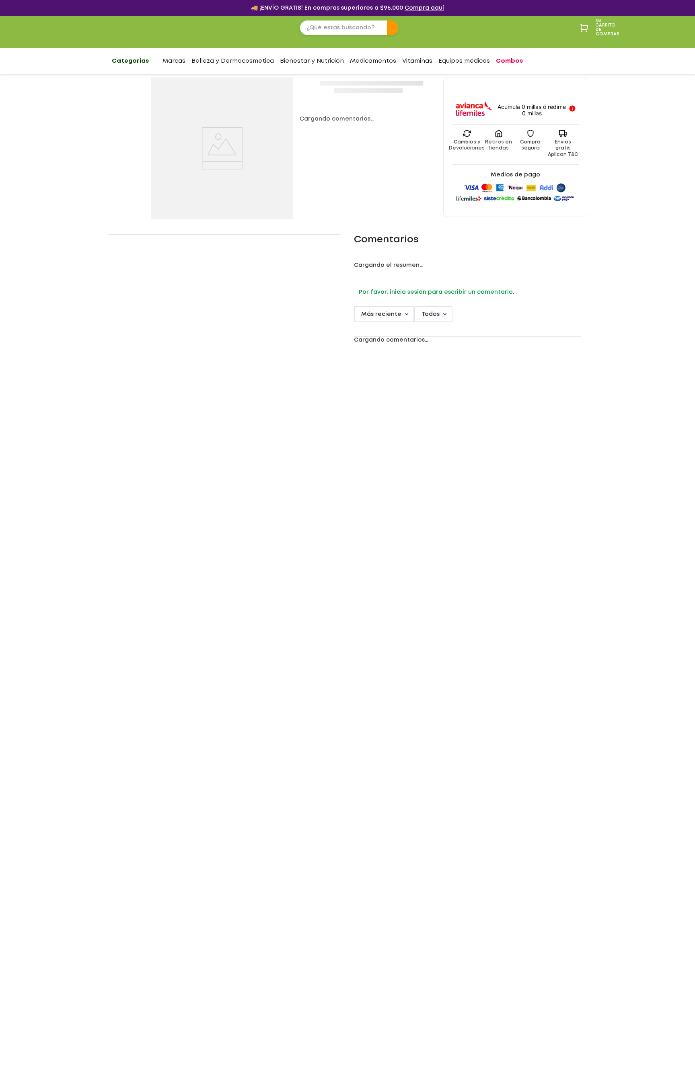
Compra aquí (424, 8)
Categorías (130, 61)
